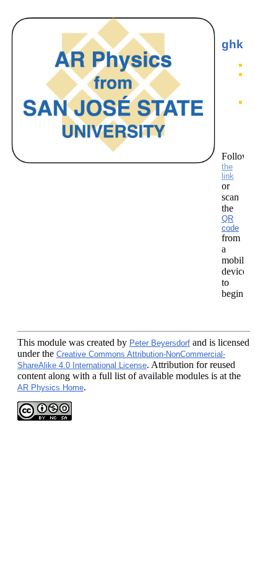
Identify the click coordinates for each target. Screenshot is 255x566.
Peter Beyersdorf (159, 343)
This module (41, 342)
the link (228, 171)
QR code (230, 223)
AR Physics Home (50, 387)
